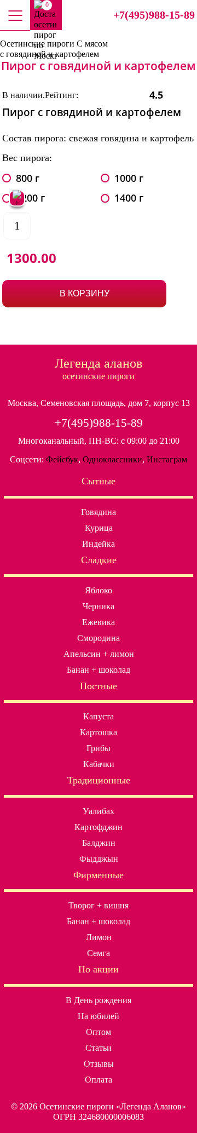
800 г (27, 178)
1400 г (128, 198)
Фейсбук (62, 459)
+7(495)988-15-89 (154, 15)
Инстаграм (167, 459)
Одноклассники (112, 459)
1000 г (128, 178)
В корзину (84, 293)
